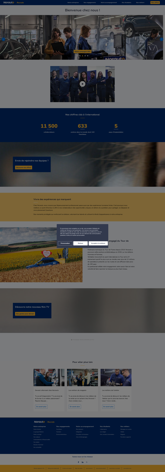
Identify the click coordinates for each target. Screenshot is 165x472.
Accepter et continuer (98, 243)
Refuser (80, 243)
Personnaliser (65, 243)
